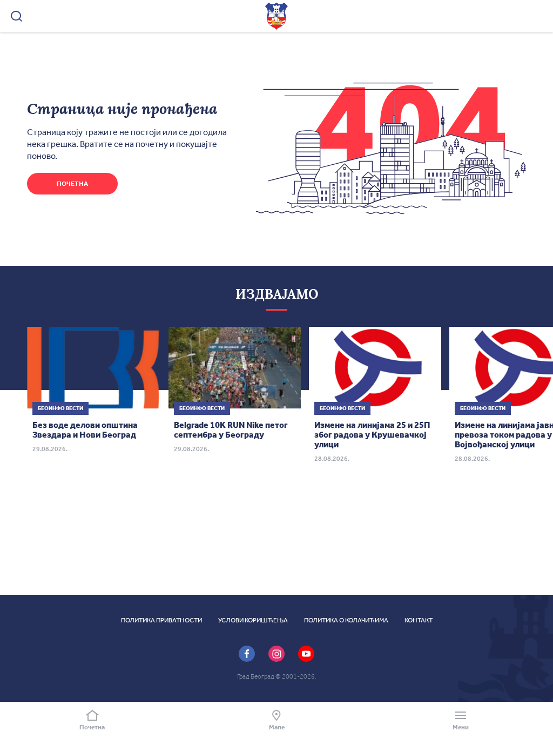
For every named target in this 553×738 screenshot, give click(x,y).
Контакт (418, 620)
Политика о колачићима (346, 620)
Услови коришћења (253, 620)
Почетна (72, 183)
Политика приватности (161, 620)
